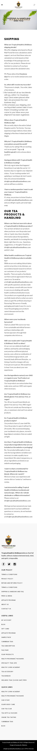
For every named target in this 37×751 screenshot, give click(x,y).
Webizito (24, 745)
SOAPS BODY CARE (8, 704)
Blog (3, 624)
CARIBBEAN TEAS (7, 642)
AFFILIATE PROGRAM (8, 600)
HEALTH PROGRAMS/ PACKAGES (12, 659)
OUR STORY (5, 700)
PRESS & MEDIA (6, 596)
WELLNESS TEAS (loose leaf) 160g (14, 680)
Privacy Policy (7, 579)
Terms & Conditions (9, 574)
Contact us (6, 609)
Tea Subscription (8, 646)
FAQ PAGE (5, 650)
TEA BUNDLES (6, 676)
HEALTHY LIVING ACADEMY (10, 667)
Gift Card (5, 629)
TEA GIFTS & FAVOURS (9, 713)
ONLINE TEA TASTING (8, 717)
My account (6, 620)
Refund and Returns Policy (11, 583)
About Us (5, 604)
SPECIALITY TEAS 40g (9, 663)
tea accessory (7, 672)
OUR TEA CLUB (6, 709)
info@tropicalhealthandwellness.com (17, 181)
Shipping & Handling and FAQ (12, 592)
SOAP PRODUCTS (7, 654)
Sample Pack (6, 637)
